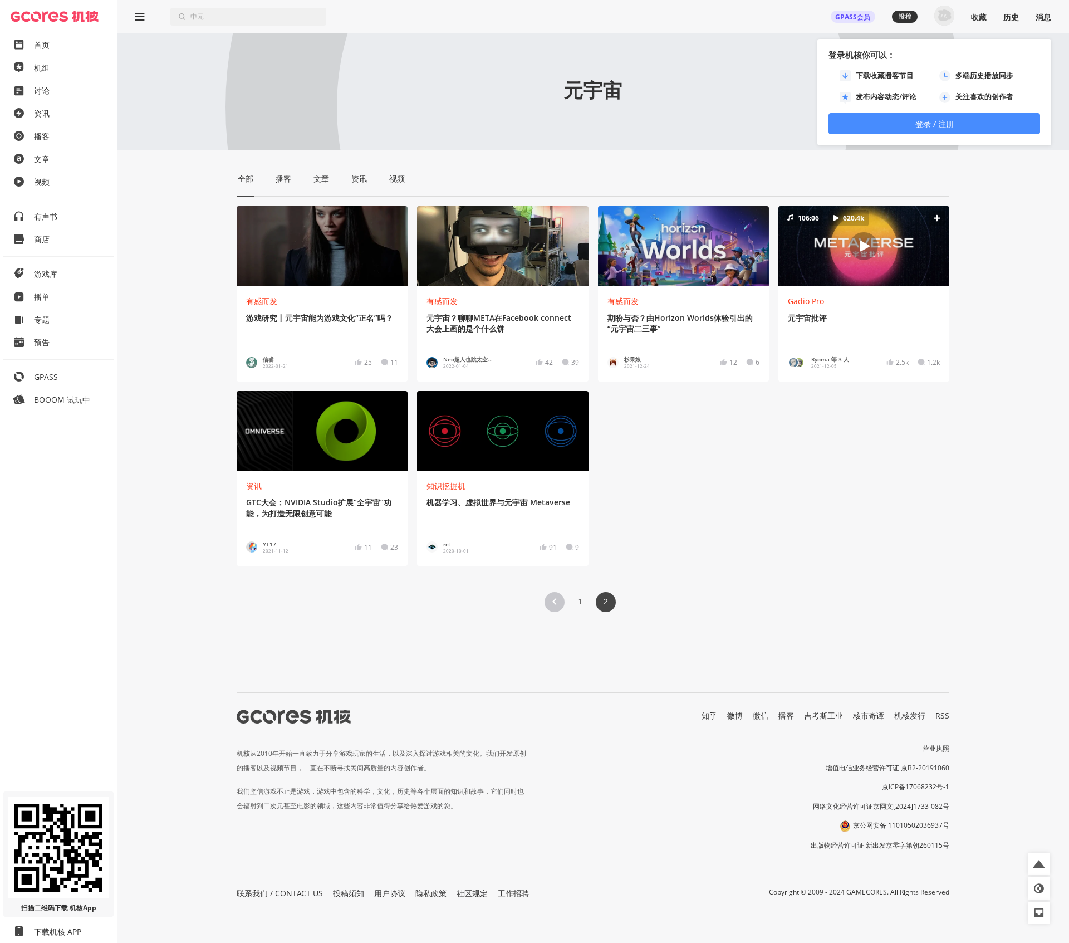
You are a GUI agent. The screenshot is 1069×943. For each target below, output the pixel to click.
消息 (1043, 17)
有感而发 (261, 301)
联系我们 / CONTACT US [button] (280, 893)
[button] (863, 246)
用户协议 (389, 893)
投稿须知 (348, 893)
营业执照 (936, 748)
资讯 (254, 486)
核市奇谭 (868, 715)
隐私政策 (431, 893)
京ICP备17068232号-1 (915, 786)
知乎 (709, 715)
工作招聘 (513, 893)
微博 (735, 715)
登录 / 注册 (934, 124)
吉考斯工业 (823, 715)
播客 (786, 715)
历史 (1011, 17)
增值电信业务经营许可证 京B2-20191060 (887, 768)
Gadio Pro (806, 301)
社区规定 (472, 893)
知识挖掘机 (445, 486)
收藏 (979, 17)
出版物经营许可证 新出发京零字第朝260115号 (880, 845)
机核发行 (909, 715)
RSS (942, 715)
